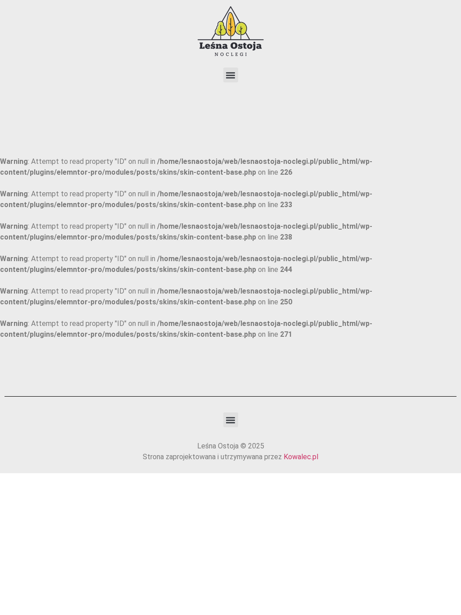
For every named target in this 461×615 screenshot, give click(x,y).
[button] (230, 75)
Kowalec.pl (301, 456)
